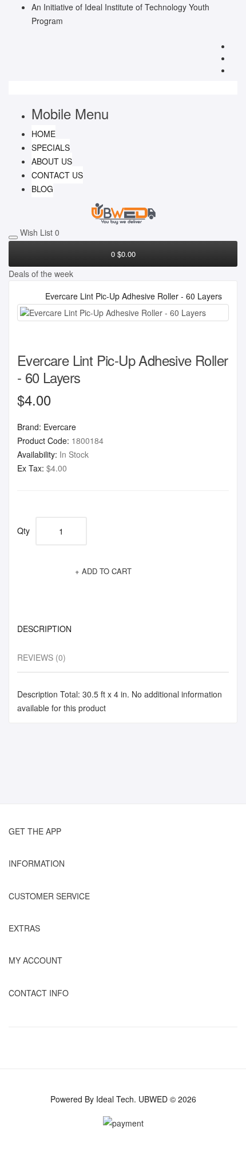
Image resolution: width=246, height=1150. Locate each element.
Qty (23, 530)
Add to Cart (107, 571)
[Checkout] (234, 71)
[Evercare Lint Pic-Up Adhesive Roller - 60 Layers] (123, 312)
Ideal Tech (115, 1099)
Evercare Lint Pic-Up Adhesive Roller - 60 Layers (133, 296)
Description (44, 628)
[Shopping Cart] (234, 59)
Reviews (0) (41, 657)
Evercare (59, 426)
